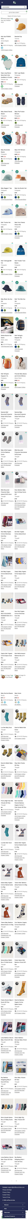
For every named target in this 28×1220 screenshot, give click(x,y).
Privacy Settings (7, 1190)
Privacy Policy (6, 1192)
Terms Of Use (6, 1197)
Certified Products (9, 1216)
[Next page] (16, 1181)
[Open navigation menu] (2, 2)
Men (5, 1208)
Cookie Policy (6, 1195)
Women (6, 1205)
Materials (7, 1212)
